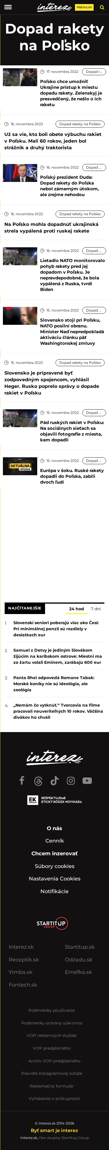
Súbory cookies (54, 866)
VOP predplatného (52, 1048)
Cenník (54, 841)
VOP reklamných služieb (51, 1035)
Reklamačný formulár (52, 1086)
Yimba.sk (21, 972)
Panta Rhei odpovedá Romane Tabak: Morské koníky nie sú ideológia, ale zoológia (53, 683)
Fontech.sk (23, 985)
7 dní (96, 608)
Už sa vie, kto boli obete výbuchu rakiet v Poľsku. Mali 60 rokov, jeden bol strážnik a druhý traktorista (52, 141)
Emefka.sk (78, 972)
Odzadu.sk (78, 960)
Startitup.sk (80, 947)
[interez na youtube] (87, 778)
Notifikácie (54, 891)
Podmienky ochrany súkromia (51, 1023)
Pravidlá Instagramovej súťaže (51, 1073)
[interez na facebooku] (22, 778)
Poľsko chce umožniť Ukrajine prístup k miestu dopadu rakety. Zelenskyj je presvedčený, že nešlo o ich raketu (71, 93)
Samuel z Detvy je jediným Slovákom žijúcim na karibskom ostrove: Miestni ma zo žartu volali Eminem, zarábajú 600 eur (57, 656)
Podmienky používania (51, 1010)
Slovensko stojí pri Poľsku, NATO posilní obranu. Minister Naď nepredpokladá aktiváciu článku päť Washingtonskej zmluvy (72, 331)
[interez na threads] (38, 778)
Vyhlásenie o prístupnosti (54, 1098)
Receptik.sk (24, 960)
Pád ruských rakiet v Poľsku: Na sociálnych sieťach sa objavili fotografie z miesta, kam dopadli (72, 431)
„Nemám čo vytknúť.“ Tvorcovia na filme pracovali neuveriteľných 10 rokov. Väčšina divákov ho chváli (58, 711)
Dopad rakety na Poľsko (96, 71)
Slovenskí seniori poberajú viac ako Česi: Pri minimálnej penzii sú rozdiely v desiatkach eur (56, 628)
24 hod (76, 608)
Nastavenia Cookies (55, 879)
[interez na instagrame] (71, 778)
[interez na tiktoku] (54, 778)
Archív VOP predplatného (54, 1061)
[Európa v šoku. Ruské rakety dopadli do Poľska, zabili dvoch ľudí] (20, 466)
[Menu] (8, 7)
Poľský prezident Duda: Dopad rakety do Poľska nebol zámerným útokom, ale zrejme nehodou (69, 185)
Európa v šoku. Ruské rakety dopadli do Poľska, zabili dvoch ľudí (72, 476)
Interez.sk (21, 947)
